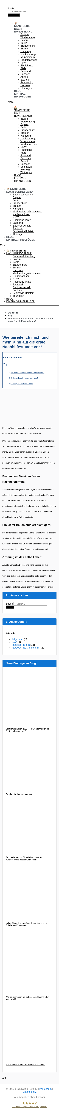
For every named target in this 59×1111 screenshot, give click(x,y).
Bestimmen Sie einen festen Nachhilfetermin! (27, 372)
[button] (13, 102)
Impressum (45, 1089)
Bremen (24, 48)
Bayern (24, 40)
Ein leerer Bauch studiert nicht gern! (24, 378)
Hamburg (25, 51)
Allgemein (17, 639)
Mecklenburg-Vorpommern (28, 55)
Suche (11, 8)
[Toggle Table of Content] (5, 365)
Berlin (23, 43)
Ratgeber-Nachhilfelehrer (26, 647)
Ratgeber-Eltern (21, 644)
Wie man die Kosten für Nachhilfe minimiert (25, 1064)
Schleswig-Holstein (26, 84)
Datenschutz (29, 1091)
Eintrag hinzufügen (22, 95)
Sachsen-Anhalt (25, 75)
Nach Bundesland (23, 30)
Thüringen (26, 88)
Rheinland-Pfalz (22, 220)
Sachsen (25, 79)
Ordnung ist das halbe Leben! (22, 383)
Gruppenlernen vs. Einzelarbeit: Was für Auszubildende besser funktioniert (24, 858)
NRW (23, 62)
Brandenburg (27, 45)
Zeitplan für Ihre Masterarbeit (19, 794)
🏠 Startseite (22, 24)
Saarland (25, 71)
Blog (17, 91)
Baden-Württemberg (27, 36)
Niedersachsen (28, 60)
